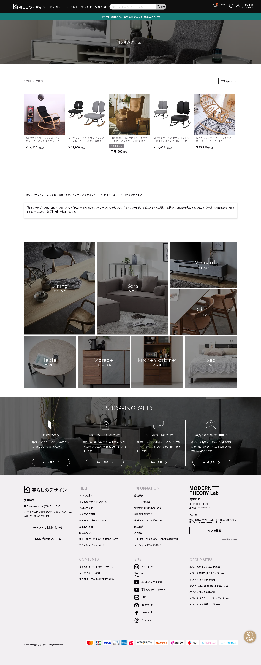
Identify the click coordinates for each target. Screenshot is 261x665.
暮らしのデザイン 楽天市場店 (204, 567)
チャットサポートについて (93, 520)
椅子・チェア (111, 194)
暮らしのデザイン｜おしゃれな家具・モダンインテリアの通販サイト (62, 194)
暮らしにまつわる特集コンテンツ (96, 566)
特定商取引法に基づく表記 (148, 508)
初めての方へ (86, 495)
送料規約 (138, 532)
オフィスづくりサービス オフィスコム (209, 598)
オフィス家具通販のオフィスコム (206, 573)
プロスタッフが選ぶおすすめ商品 (96, 579)
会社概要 (138, 495)
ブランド (86, 7)
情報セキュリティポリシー (148, 520)
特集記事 (101, 7)
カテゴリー (57, 7)
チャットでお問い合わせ (47, 527)
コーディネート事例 (89, 572)
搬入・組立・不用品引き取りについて (98, 539)
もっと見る (49, 462)
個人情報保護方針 (143, 514)
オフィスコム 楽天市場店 (202, 579)
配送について (86, 532)
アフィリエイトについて (92, 545)
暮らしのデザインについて (93, 501)
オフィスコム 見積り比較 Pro (204, 604)
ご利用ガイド (86, 508)
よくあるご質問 (87, 514)
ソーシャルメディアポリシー (149, 545)
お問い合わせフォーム (47, 538)
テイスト (72, 7)
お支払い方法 (86, 526)
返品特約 (138, 526)
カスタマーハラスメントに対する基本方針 (156, 539)
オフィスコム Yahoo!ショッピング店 (208, 585)
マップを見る (213, 530)
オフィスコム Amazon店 (202, 592)
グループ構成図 (142, 501)
